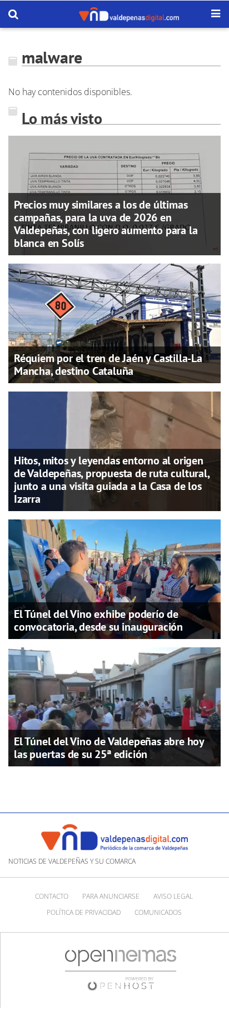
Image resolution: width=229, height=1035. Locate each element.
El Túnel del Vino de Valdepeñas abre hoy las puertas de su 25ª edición (109, 747)
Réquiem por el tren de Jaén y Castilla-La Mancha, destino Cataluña (108, 364)
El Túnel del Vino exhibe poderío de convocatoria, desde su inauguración (98, 620)
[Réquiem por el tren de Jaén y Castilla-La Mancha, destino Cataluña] (114, 322)
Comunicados (158, 912)
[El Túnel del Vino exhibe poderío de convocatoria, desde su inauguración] (114, 578)
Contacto (51, 896)
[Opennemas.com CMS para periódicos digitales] (120, 969)
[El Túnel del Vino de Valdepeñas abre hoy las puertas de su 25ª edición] (114, 706)
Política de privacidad (84, 912)
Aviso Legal (173, 896)
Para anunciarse (111, 896)
